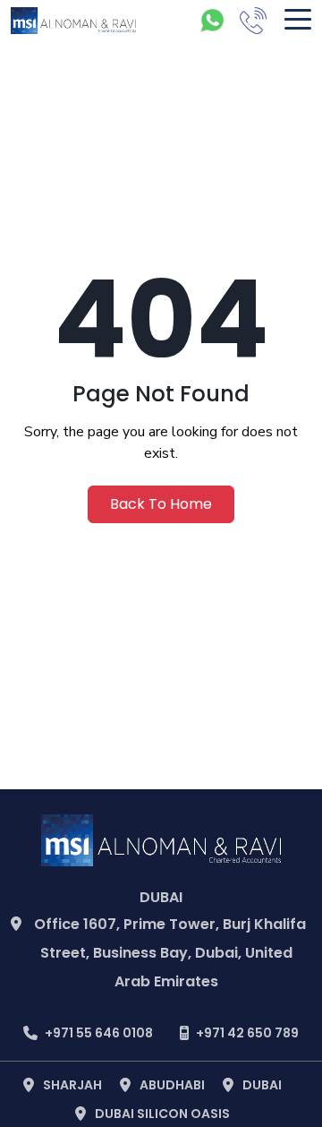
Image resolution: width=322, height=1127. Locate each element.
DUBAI (262, 1085)
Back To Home (161, 504)
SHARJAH (72, 1085)
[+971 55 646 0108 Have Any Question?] (212, 20)
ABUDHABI (172, 1085)
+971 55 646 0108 (99, 1033)
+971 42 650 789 (247, 1033)
